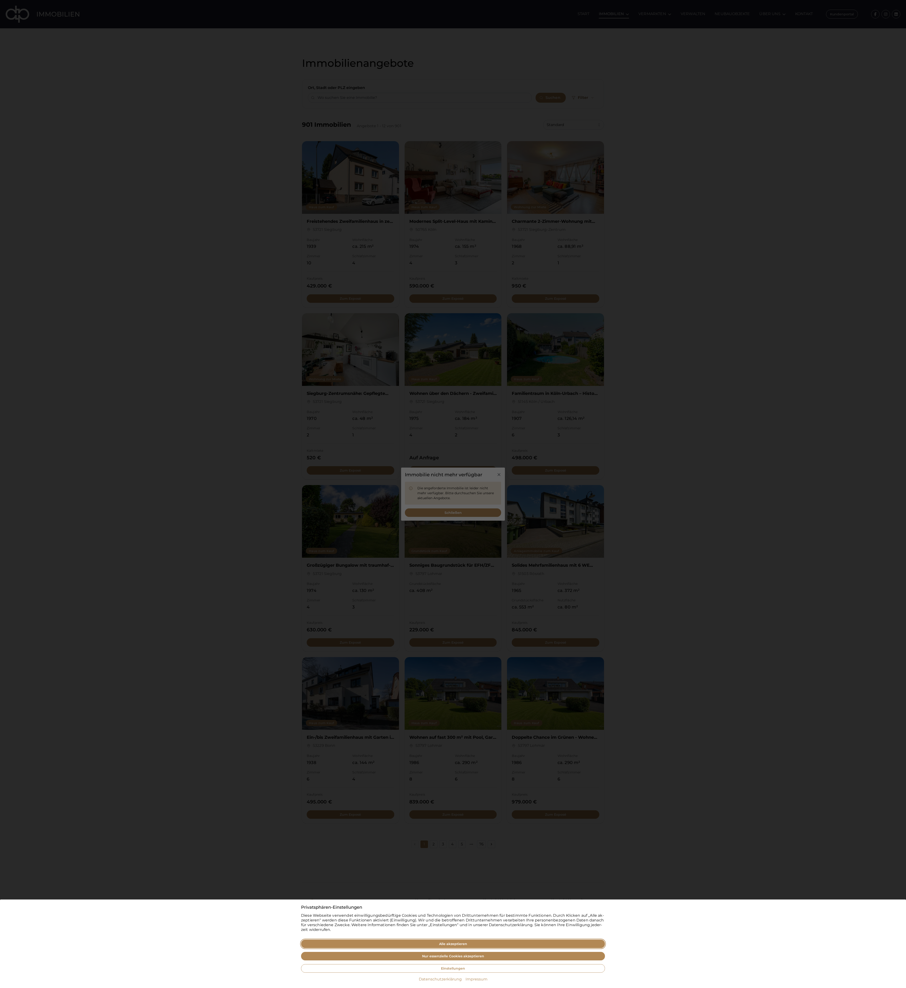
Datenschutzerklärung (440, 979)
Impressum (476, 979)
